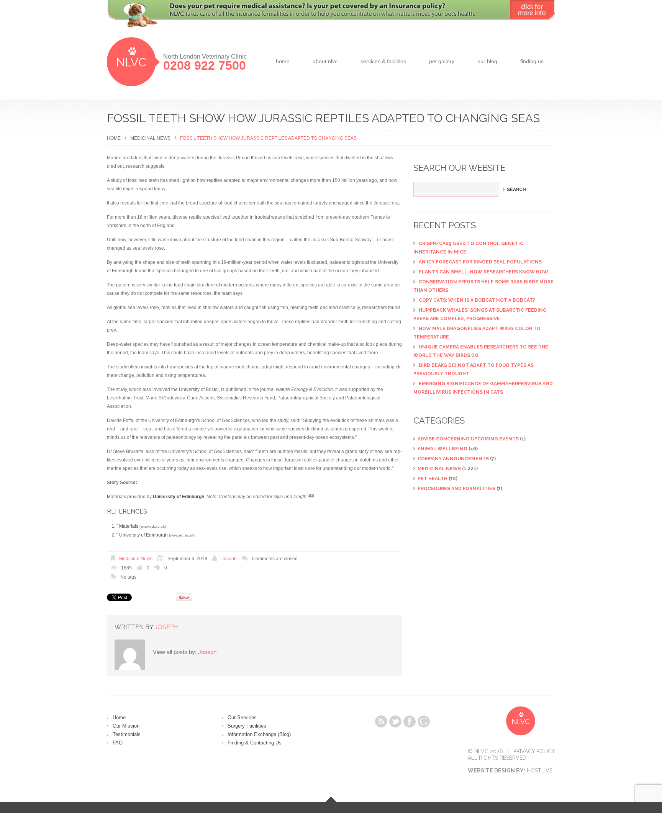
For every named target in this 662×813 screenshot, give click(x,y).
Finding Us (532, 61)
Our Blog (487, 61)
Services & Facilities (383, 61)
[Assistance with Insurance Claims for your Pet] (331, 18)
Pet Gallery (441, 61)
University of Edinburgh (143, 535)
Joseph (229, 558)
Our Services (242, 717)
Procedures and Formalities (456, 488)
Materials (116, 496)
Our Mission (126, 726)
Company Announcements (453, 458)
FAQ (118, 743)
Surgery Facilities (247, 726)
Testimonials (127, 734)
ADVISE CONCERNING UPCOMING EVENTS (468, 439)
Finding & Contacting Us (255, 743)
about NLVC (325, 61)
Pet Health (432, 478)
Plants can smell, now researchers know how (483, 272)
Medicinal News (150, 138)
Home (283, 61)
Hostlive (539, 770)
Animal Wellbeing (442, 448)
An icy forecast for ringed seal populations (480, 262)
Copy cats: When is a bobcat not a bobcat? (477, 300)
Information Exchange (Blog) (259, 734)
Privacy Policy (534, 751)
